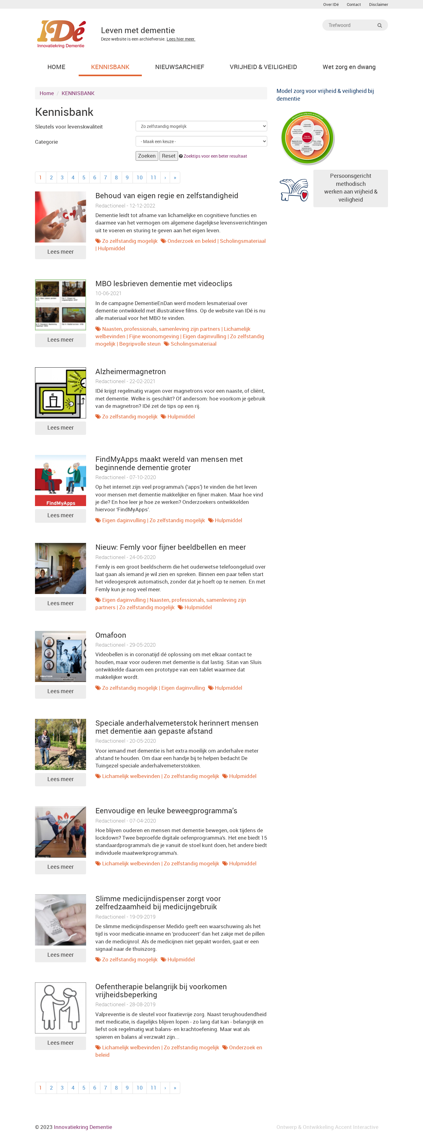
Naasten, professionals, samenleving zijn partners (161, 328)
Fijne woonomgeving (154, 336)
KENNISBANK (78, 93)
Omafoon (110, 635)
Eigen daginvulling (204, 336)
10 (140, 177)
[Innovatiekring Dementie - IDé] (61, 33)
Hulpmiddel (111, 248)
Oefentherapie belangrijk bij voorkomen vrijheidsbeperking (161, 990)
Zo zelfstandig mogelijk (130, 240)
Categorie (46, 141)
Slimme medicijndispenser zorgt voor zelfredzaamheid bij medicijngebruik (158, 902)
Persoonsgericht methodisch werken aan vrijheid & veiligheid (350, 187)
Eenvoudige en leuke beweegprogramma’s (166, 810)
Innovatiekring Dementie (83, 1126)
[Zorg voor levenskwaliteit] (307, 137)
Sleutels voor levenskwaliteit (69, 126)
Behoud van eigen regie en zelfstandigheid (166, 195)
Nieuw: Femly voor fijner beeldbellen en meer (170, 547)
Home (47, 93)
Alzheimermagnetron (130, 371)
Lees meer (60, 251)
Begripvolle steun (140, 343)
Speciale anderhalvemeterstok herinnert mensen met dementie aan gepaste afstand (177, 727)
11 (153, 177)
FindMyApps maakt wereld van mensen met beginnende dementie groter (169, 463)
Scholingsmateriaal (243, 240)
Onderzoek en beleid (192, 240)
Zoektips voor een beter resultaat (215, 156)
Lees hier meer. (181, 39)
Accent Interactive (356, 1126)
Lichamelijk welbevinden (131, 776)
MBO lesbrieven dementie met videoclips (164, 283)
